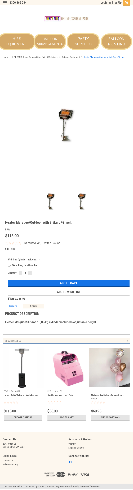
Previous (5, 125)
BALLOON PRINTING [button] (116, 41)
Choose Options (23, 417)
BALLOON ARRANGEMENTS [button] (50, 41)
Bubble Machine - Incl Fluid (60, 395)
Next (127, 125)
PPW (6, 391)
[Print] (16, 299)
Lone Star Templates (90, 486)
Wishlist (72, 444)
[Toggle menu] (5, 5)
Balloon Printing (10, 464)
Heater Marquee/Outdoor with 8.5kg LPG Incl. (104, 57)
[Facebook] (9, 299)
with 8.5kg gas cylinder (24, 265)
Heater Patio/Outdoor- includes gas (21, 395)
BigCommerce (63, 486)
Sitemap (41, 486)
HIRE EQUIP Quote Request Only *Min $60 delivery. (35, 57)
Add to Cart (67, 417)
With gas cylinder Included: (24, 259)
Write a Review (52, 243)
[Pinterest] (23, 299)
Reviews (33, 306)
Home (5, 57)
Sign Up (117, 2)
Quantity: (12, 273)
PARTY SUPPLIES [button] (83, 41)
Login (104, 2)
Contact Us (8, 460)
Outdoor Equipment (71, 57)
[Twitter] (20, 299)
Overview (13, 306)
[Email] (12, 299)
